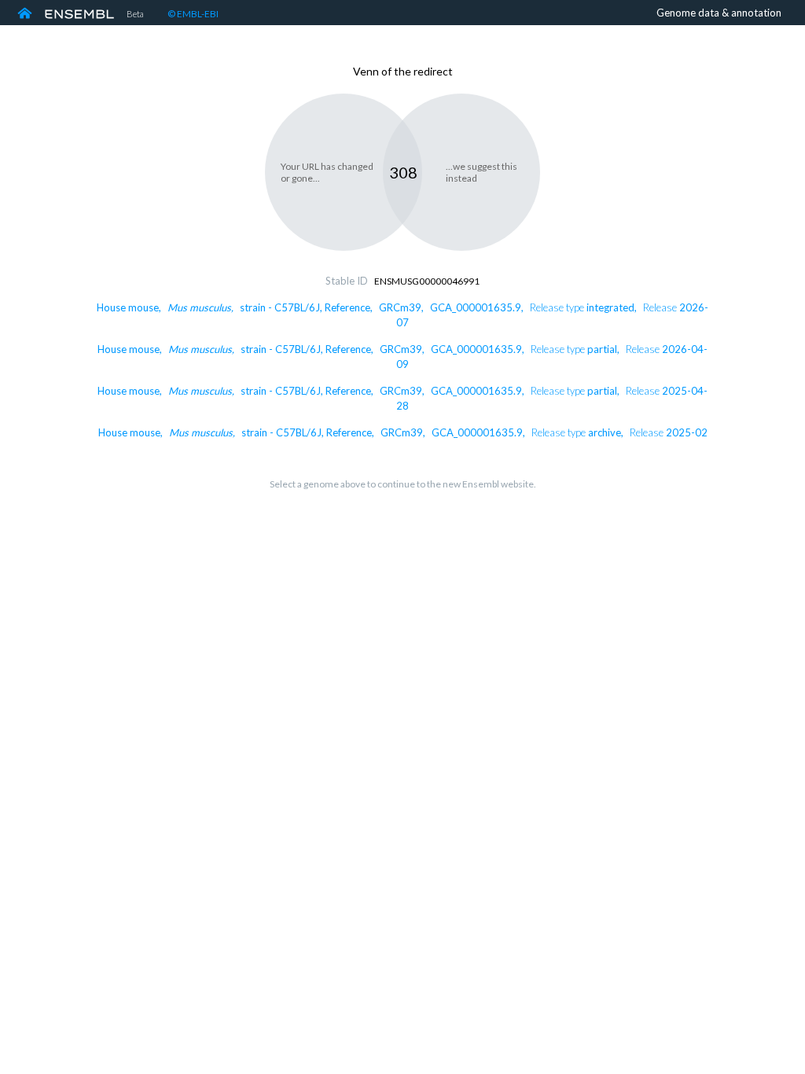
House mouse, (403, 432)
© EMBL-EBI (193, 14)
